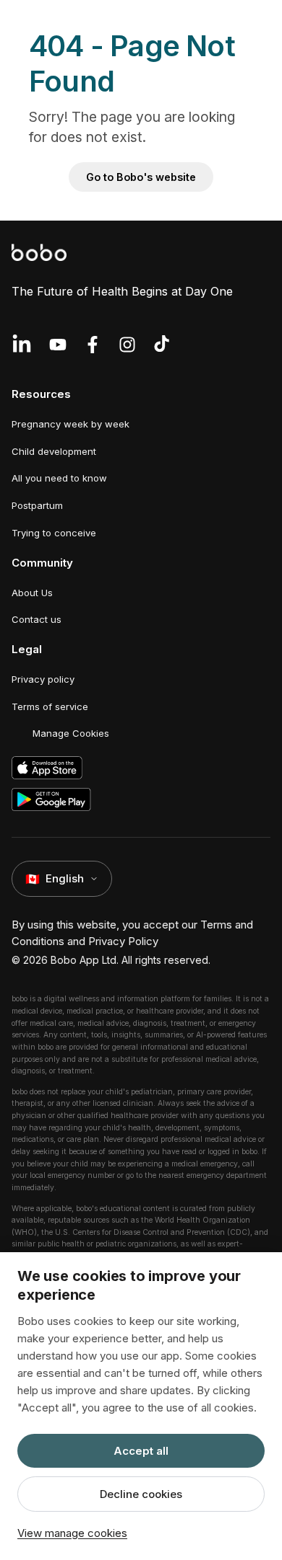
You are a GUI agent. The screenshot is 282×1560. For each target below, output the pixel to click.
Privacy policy (43, 679)
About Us (32, 592)
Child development (54, 451)
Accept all (141, 1451)
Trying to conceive (54, 533)
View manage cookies (72, 1533)
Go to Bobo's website (141, 177)
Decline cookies (141, 1494)
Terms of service (50, 706)
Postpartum (37, 505)
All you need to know (59, 478)
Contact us (36, 619)
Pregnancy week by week (70, 424)
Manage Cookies (71, 733)
